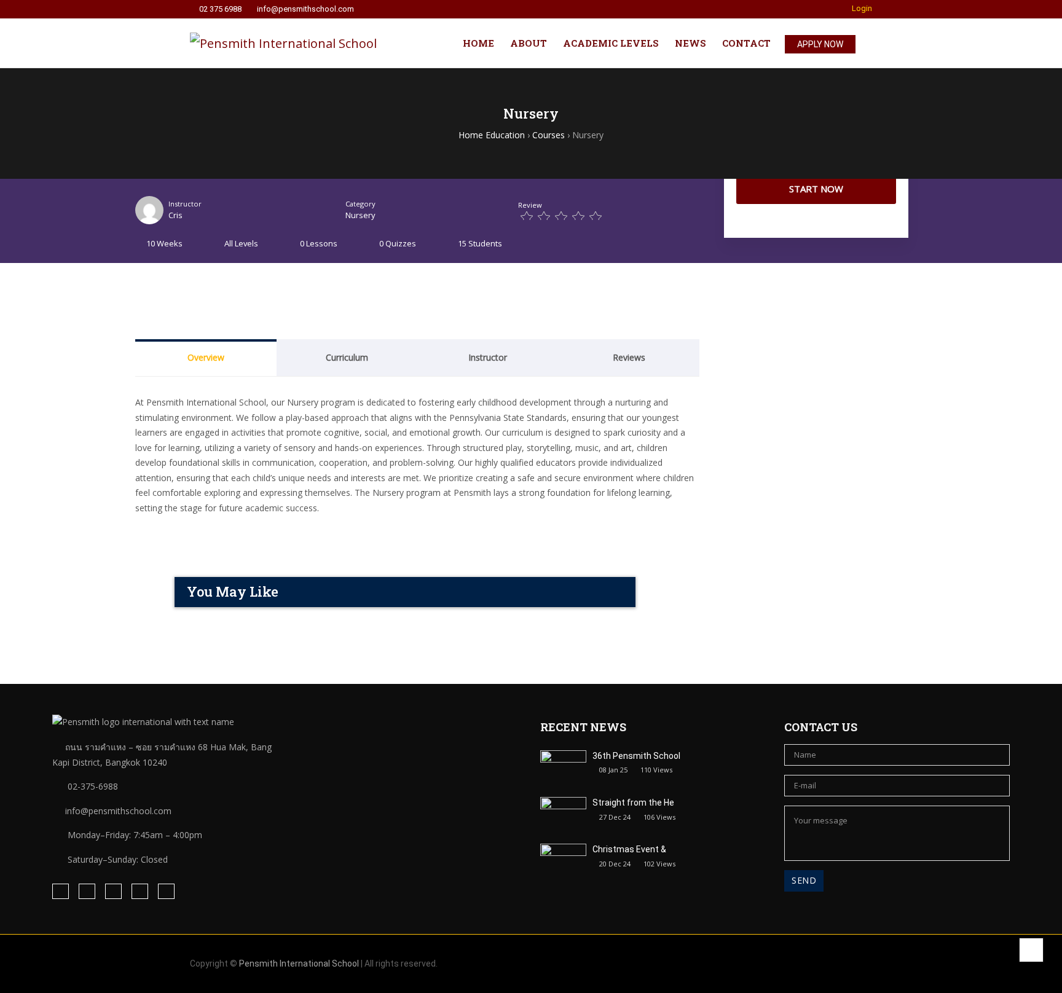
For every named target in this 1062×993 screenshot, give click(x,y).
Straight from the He (633, 802)
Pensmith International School (299, 963)
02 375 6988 (220, 9)
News (690, 43)
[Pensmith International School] (283, 43)
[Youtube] (166, 891)
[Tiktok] (140, 891)
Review (530, 205)
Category (360, 203)
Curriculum (347, 357)
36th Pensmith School (636, 756)
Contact (746, 43)
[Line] (113, 891)
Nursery (360, 215)
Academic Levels (611, 43)
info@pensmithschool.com (305, 9)
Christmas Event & (629, 849)
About (528, 43)
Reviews (629, 357)
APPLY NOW (820, 44)
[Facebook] (60, 891)
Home (478, 43)
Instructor (185, 203)
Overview (205, 357)
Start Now (816, 189)
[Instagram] (87, 891)
